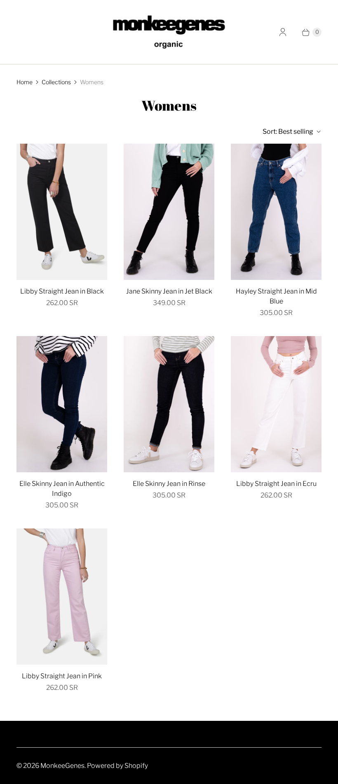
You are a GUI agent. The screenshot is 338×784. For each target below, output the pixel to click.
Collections (56, 81)
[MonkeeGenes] (169, 32)
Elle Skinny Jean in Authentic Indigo (62, 488)
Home (24, 81)
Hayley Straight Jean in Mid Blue (276, 296)
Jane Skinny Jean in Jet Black (169, 291)
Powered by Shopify (117, 766)
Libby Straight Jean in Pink (62, 676)
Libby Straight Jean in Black (62, 291)
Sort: (288, 131)
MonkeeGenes (62, 766)
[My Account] (282, 32)
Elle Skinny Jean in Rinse (169, 484)
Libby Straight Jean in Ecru (276, 484)
